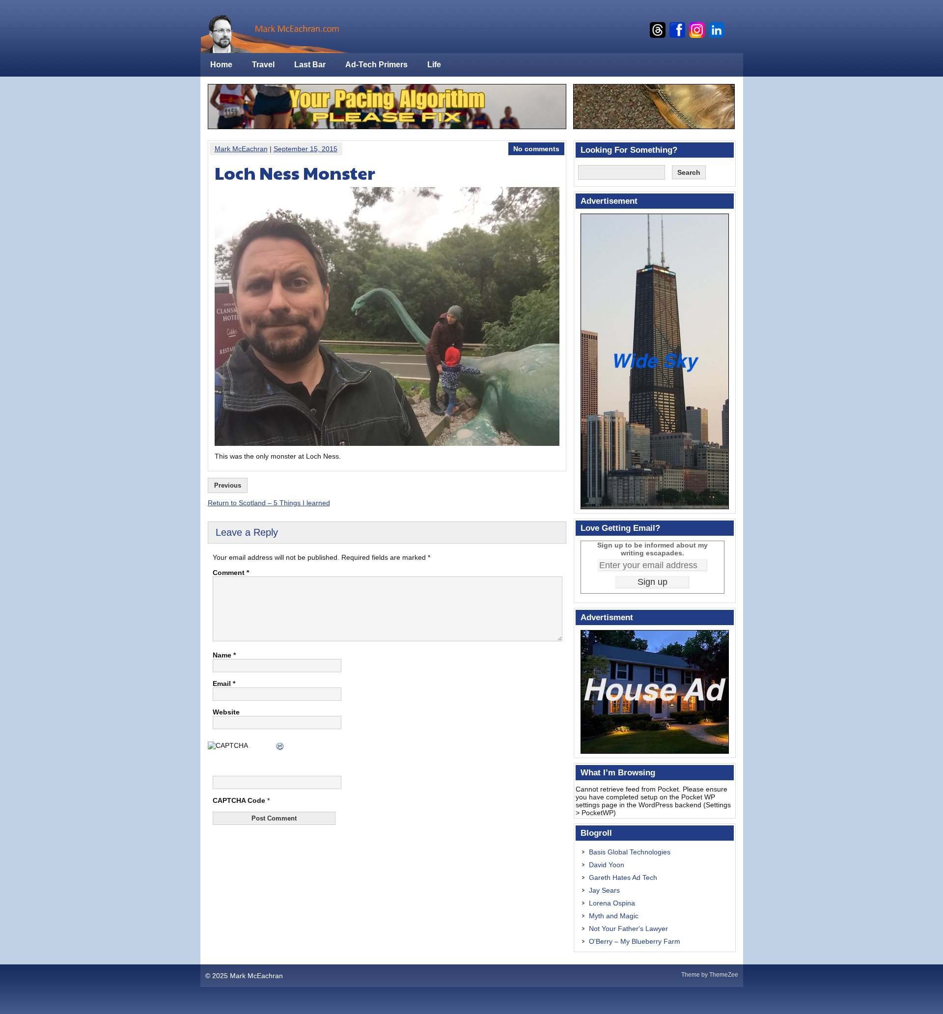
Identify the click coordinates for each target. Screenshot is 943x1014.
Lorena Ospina (612, 903)
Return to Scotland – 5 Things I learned (269, 503)
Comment (231, 572)
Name (224, 655)
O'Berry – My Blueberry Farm (634, 941)
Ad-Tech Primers (376, 64)
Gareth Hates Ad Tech (623, 877)
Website (226, 712)
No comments (536, 149)
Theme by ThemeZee (709, 975)
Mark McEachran (241, 149)
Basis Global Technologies (629, 852)
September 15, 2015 (305, 149)
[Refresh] (280, 747)
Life (434, 64)
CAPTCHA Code (239, 800)
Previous (227, 485)
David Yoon (606, 865)
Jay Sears (604, 890)
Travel (263, 64)
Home (221, 64)
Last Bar (310, 64)
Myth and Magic (613, 916)
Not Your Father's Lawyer (628, 928)
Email (224, 683)
